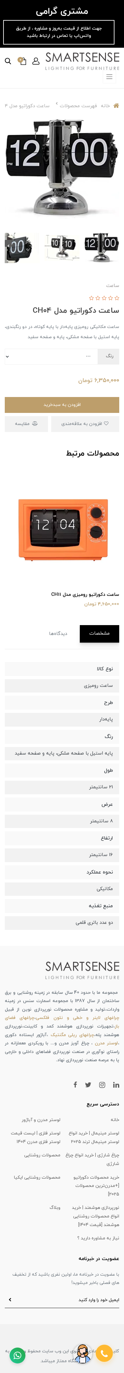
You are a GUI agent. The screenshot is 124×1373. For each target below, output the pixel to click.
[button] (35, 61)
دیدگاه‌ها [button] (58, 634)
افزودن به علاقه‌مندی (82, 424)
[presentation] (115, 243)
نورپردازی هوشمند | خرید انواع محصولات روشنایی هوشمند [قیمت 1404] (95, 1216)
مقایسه (23, 424)
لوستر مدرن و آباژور (41, 1120)
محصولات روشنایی (42, 1155)
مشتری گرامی (62, 11)
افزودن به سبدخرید (62, 405)
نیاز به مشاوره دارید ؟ (98, 1238)
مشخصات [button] (99, 633)
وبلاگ (55, 1208)
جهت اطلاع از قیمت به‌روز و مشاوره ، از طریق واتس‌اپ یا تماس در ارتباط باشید (59, 31)
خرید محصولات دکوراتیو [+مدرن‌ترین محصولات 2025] (96, 1185)
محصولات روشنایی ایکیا (37, 1177)
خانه (115, 1120)
